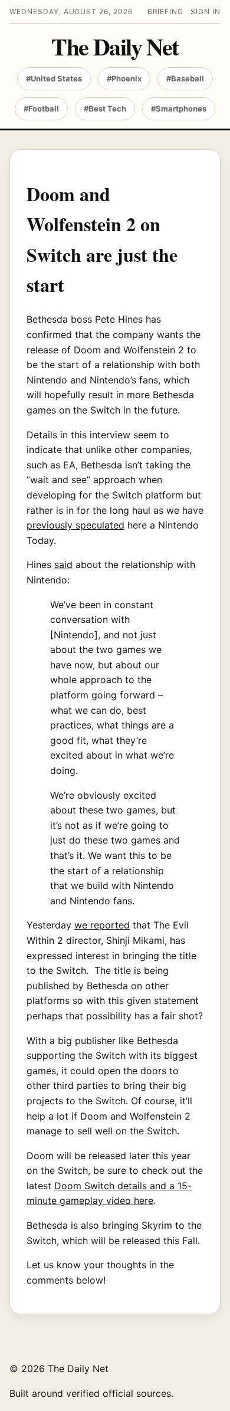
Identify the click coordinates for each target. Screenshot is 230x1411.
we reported (102, 925)
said (63, 564)
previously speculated (75, 525)
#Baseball (185, 78)
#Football (41, 108)
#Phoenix (124, 78)
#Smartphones (178, 108)
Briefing (165, 11)
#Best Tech (105, 108)
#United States (54, 78)
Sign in (205, 11)
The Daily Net (114, 46)
